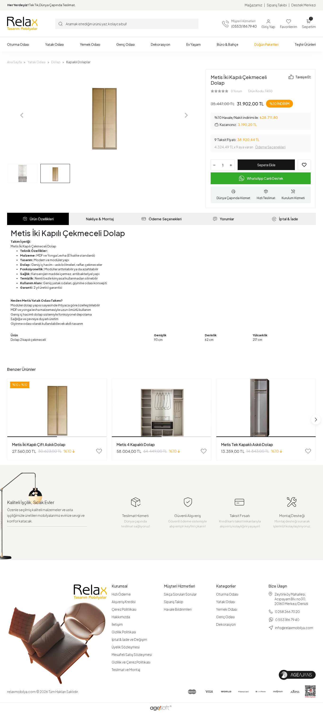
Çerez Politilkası (124, 609)
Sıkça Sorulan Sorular (180, 594)
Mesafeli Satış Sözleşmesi (132, 654)
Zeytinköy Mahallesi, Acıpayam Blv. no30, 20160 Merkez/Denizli (291, 599)
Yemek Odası (226, 609)
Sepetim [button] (309, 23)
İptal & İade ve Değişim (129, 639)
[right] (316, 419)
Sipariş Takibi (277, 5)
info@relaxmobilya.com (294, 627)
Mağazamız (253, 5)
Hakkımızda (121, 617)
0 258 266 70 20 (287, 611)
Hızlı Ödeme (121, 594)
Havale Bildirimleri (178, 609)
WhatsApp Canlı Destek (265, 178)
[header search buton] (60, 23)
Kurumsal (119, 586)
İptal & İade (288, 219)
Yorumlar (227, 219)
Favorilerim (288, 27)
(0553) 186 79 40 (244, 26)
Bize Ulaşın (277, 586)
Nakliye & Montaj (100, 219)
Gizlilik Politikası (124, 632)
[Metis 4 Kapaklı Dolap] (161, 408)
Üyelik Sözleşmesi (126, 647)
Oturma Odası (227, 594)
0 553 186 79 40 (287, 619)
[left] (7, 419)
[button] (18, 44)
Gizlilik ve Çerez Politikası (131, 662)
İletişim (117, 624)
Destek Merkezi (303, 5)
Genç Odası (225, 617)
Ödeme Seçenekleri (270, 147)
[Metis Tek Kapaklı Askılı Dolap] (266, 408)
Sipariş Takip (173, 602)
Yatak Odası (225, 602)
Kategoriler (226, 586)
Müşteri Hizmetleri (179, 586)
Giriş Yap (268, 27)
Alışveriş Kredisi (123, 602)
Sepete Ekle (266, 165)
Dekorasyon (226, 624)
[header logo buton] (22, 23)
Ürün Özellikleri (42, 219)
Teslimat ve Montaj (126, 669)
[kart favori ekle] (99, 451)
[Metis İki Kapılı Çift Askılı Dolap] (57, 408)
